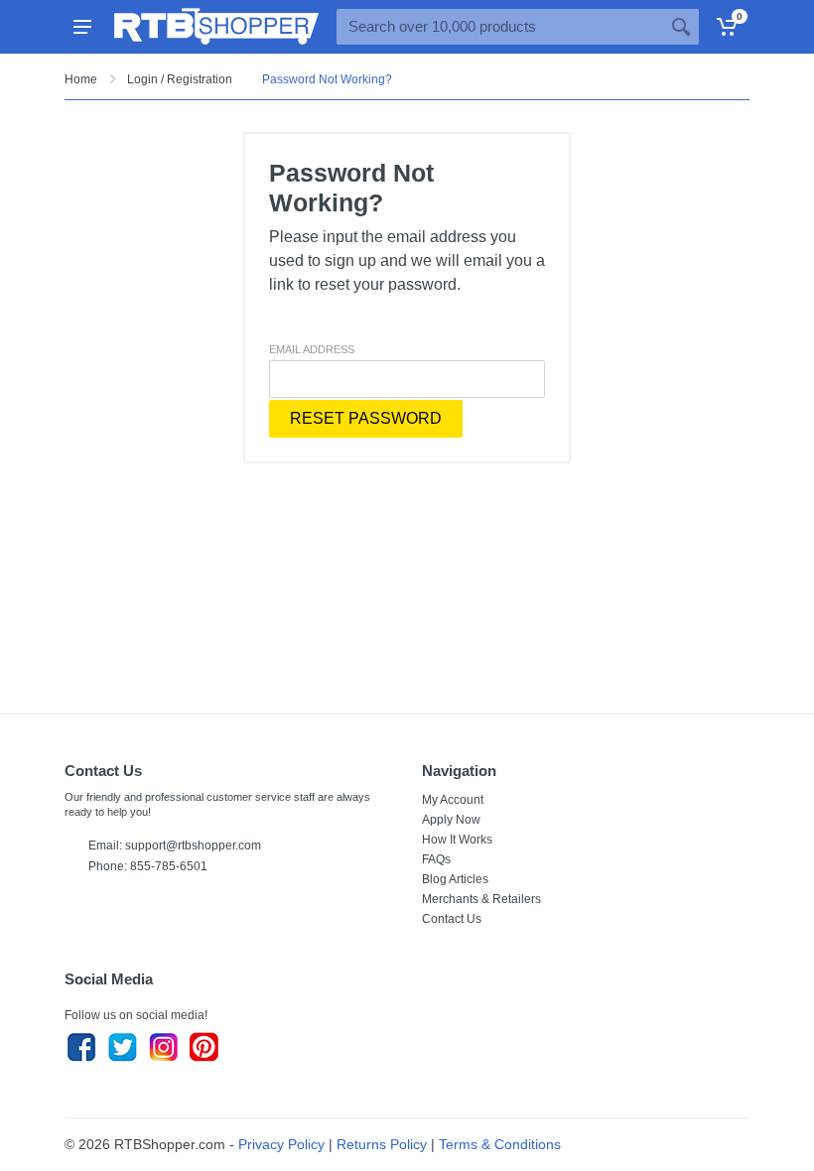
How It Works (457, 839)
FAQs (436, 859)
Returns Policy (382, 1144)
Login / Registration (179, 79)
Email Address (311, 349)
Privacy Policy (281, 1144)
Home (81, 79)
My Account (452, 800)
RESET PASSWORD (366, 418)
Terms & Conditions (500, 1144)
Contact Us (451, 919)
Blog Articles (455, 879)
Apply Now (451, 820)
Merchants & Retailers (481, 899)
